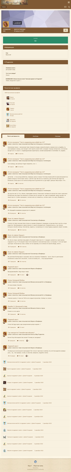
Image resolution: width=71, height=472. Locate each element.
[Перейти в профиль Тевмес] (7, 109)
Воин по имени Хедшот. (16, 218)
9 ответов (21, 340)
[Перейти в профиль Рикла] (4, 409)
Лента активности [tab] (13, 136)
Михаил (33, 308)
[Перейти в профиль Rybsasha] (7, 120)
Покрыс (9, 382)
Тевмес (12, 108)
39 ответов (22, 288)
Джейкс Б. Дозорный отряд (17, 306)
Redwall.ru (35, 468)
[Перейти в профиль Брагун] (4, 375)
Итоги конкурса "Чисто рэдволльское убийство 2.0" (26, 142)
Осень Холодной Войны (16, 280)
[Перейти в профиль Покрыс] (4, 382)
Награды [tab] (57, 136)
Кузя (8, 369)
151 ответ (21, 274)
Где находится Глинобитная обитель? (21, 332)
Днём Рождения (36, 362)
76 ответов (22, 314)
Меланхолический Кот (16, 114)
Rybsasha (12, 119)
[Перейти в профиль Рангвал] (4, 437)
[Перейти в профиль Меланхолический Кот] (7, 114)
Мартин (33, 144)
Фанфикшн (42, 220)
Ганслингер (34, 220)
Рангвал (9, 437)
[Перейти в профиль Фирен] (7, 98)
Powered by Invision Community (35, 469)
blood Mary (13, 125)
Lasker (10, 144)
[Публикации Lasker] (65, 30)
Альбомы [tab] (35, 136)
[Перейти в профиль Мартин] (4, 430)
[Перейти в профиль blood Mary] (7, 126)
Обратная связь (38, 465)
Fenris (32, 334)
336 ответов (22, 230)
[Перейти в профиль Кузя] (4, 368)
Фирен (12, 97)
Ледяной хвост (13, 267)
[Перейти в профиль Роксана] (7, 103)
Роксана (12, 102)
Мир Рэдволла (39, 334)
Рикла (9, 409)
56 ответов (20, 153)
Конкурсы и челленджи (44, 144)
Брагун (9, 375)
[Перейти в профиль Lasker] (5, 143)
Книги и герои (41, 308)
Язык (29, 465)
